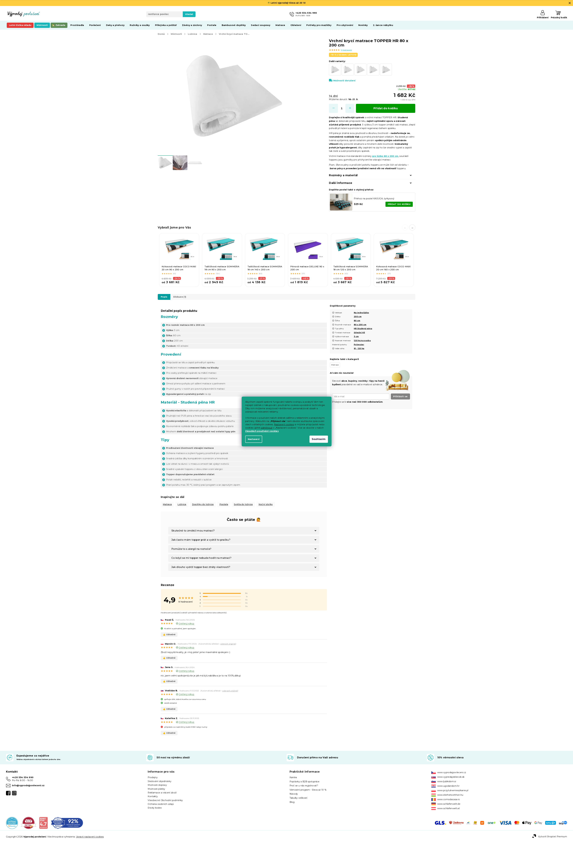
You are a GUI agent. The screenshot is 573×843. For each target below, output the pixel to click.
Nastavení (254, 439)
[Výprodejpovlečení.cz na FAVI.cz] (28, 822)
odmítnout (266, 428)
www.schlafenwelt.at (448, 808)
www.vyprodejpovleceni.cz (451, 772)
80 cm (357, 320)
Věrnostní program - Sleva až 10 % (308, 789)
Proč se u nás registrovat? (304, 785)
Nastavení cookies (284, 424)
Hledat (189, 14)
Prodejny (153, 777)
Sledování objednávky (159, 781)
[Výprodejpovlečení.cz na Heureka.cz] (12, 822)
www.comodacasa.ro (448, 799)
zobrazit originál (228, 644)
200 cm (357, 316)
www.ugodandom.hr (448, 786)
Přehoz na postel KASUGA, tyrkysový (374, 198)
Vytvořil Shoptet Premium (552, 836)
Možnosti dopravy (157, 785)
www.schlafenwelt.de (448, 804)
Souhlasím (319, 439)
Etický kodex (155, 807)
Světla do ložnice (243, 504)
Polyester (359, 344)
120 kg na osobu (362, 340)
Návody (294, 794)
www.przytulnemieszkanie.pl (452, 790)
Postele (223, 504)
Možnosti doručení (344, 80)
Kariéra (293, 777)
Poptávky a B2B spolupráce (305, 781)
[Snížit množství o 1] (333, 108)
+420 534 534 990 (22, 777)
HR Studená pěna (363, 328)
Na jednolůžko (361, 313)
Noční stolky (266, 504)
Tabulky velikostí (298, 798)
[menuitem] (20, 25)
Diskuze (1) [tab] (179, 296)
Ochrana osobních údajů (161, 804)
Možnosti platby (156, 789)
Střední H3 (359, 332)
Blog (292, 802)
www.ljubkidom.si (446, 781)
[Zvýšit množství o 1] (349, 108)
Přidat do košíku (385, 108)
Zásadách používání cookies (262, 431)
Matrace (167, 504)
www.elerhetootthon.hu (450, 795)
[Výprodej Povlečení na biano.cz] (43, 822)
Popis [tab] (164, 296)
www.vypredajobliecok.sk (451, 777)
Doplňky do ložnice (203, 504)
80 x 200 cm (360, 325)
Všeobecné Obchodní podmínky (165, 800)
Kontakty (153, 796)
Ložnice (182, 504)
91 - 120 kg (359, 348)
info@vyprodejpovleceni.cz (28, 785)
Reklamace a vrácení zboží (162, 792)
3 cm (356, 336)
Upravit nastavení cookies (90, 836)
